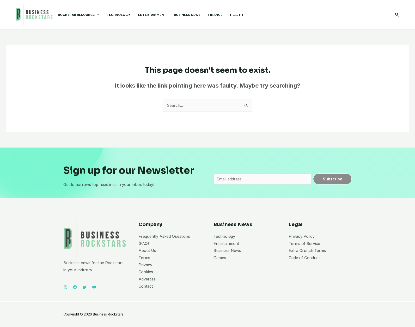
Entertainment (226, 243)
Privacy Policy (302, 236)
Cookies (146, 271)
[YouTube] (94, 287)
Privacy (145, 264)
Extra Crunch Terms (307, 250)
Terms (144, 257)
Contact (146, 286)
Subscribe (332, 179)
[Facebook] (75, 287)
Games (220, 257)
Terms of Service (304, 243)
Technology (224, 236)
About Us (147, 250)
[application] (97, 15)
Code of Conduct (304, 257)
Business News (227, 250)
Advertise (147, 279)
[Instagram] (65, 287)
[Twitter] (84, 287)
